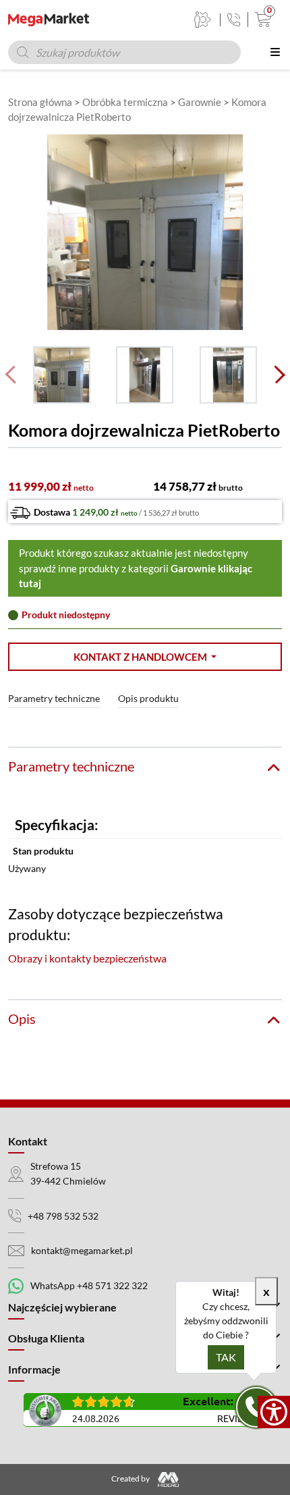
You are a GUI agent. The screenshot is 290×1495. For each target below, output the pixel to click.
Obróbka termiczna (125, 102)
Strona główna (40, 102)
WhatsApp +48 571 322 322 (89, 1285)
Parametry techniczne (54, 698)
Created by (131, 1478)
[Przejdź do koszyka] (260, 19)
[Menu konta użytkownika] (202, 19)
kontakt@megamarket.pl (82, 1250)
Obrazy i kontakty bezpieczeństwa (87, 958)
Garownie (199, 102)
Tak (226, 1357)
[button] (145, 657)
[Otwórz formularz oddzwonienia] (256, 1407)
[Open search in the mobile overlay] (124, 52)
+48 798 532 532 (63, 1216)
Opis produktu (148, 698)
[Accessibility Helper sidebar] (274, 1412)
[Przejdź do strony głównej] (48, 19)
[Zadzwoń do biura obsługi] (233, 19)
